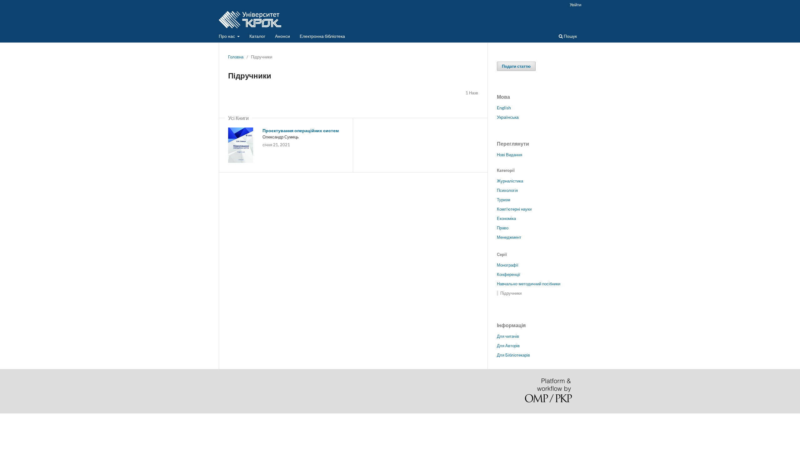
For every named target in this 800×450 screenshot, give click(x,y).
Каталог (257, 36)
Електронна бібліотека (322, 36)
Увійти (575, 4)
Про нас (227, 36)
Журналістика (510, 180)
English (504, 107)
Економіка (506, 218)
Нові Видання (509, 154)
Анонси (282, 36)
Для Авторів (508, 345)
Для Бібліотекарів (513, 355)
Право (502, 227)
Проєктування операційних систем (300, 130)
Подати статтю (516, 66)
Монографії (507, 265)
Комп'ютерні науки (514, 209)
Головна (235, 56)
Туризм (503, 199)
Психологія (507, 190)
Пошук (570, 36)
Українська (508, 117)
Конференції (508, 274)
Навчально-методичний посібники (528, 283)
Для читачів (508, 336)
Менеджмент (509, 237)
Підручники (511, 293)
